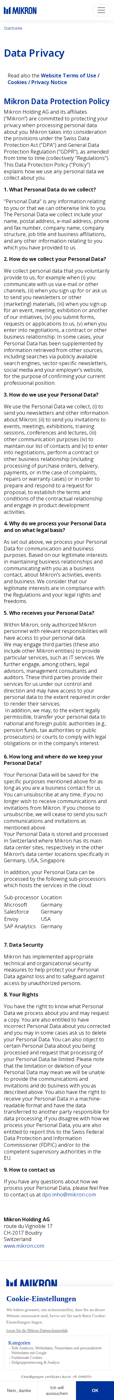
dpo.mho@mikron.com (69, 1194)
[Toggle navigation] (101, 10)
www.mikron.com (24, 1245)
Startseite (13, 28)
